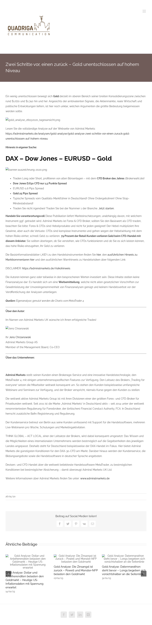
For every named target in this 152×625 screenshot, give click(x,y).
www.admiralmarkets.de (95, 478)
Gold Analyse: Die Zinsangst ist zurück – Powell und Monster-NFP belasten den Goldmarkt (76, 570)
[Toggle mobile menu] (144, 11)
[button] (8, 574)
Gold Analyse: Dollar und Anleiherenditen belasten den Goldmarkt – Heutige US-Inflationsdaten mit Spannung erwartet (25, 580)
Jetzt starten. (106, 208)
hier (99, 254)
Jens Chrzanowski (20, 337)
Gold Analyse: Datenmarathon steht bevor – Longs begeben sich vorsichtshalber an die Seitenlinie (124, 570)
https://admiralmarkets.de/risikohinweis (46, 268)
